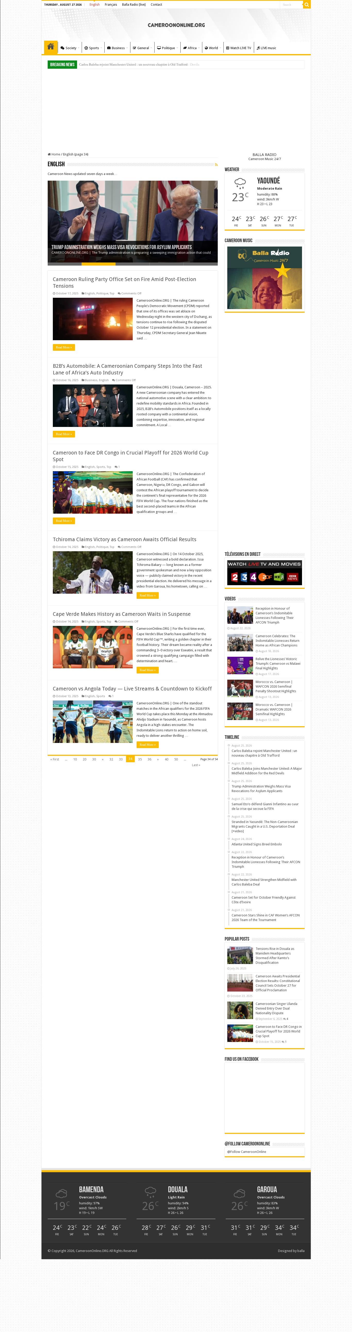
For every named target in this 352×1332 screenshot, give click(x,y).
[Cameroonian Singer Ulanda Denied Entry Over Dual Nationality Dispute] (240, 1010)
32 (111, 759)
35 (140, 759)
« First (54, 759)
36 (149, 759)
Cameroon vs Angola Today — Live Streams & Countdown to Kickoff (132, 689)
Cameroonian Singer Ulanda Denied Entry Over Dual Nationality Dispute (276, 1008)
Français (111, 4)
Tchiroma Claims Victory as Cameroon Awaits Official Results (124, 539)
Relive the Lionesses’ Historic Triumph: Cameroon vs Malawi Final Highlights (278, 663)
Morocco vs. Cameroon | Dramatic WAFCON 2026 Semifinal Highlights (274, 709)
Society (71, 48)
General (143, 48)
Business (118, 48)
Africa (192, 48)
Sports (94, 48)
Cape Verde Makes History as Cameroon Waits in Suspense (122, 614)
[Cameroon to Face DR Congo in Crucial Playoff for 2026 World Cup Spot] (240, 1033)
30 (94, 759)
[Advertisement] (176, 111)
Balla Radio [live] (134, 4)
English (95, 4)
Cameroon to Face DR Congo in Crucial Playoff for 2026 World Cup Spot (279, 1031)
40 (166, 759)
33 (121, 759)
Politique (168, 48)
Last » (196, 765)
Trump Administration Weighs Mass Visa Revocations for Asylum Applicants (122, 248)
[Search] (307, 4)
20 (84, 759)
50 (176, 759)
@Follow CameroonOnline (247, 1144)
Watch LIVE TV (240, 48)
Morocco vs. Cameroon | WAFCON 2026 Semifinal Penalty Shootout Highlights (276, 686)
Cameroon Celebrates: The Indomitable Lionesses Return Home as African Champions (277, 640)
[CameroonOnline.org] (176, 24)
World (213, 48)
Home (50, 47)
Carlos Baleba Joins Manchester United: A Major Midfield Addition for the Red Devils (139, 64)
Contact (156, 4)
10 (75, 759)
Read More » (64, 347)
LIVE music (268, 48)
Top (112, 293)
